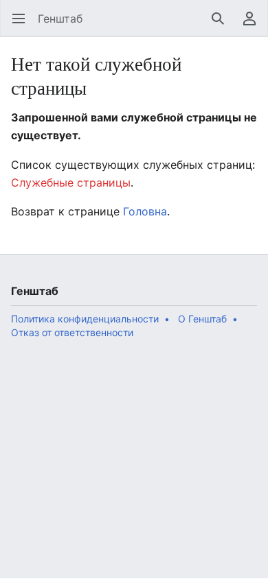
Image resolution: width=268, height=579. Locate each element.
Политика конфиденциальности (85, 318)
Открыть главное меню (23, 25)
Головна (145, 211)
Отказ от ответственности (72, 332)
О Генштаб (202, 318)
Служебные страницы (71, 182)
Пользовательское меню (254, 25)
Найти (222, 25)
